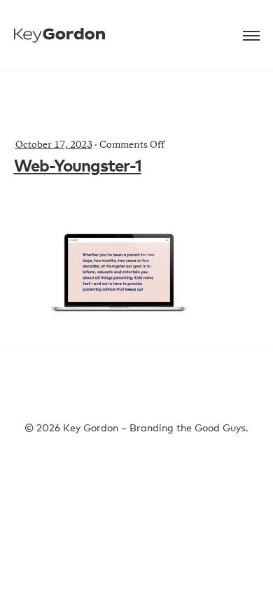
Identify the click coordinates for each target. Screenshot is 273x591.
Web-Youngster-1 (77, 166)
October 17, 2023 (53, 145)
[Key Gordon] (59, 26)
